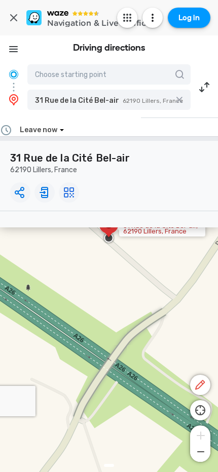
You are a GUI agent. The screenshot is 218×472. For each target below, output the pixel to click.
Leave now (38, 130)
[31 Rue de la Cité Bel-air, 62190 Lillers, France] (108, 230)
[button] (109, 100)
